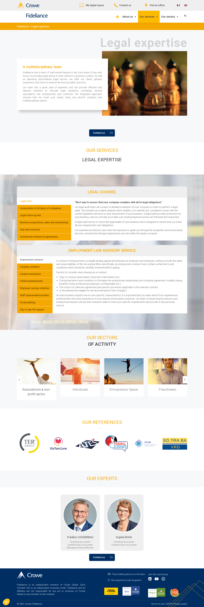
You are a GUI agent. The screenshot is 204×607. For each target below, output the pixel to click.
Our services (147, 16)
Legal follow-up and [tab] (30, 215)
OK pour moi (55, 592)
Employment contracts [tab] (31, 259)
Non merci (13, 592)
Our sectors (168, 16)
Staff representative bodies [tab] (34, 295)
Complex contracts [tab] (30, 266)
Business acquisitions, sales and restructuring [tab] (44, 222)
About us (127, 16)
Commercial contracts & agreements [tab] (39, 236)
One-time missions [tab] (30, 229)
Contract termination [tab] (30, 274)
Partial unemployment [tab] (31, 281)
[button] (6, 602)
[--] (117, 17)
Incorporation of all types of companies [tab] (40, 208)
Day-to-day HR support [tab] (32, 309)
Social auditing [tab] (27, 302)
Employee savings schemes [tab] (35, 288)
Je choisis (34, 592)
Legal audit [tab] (26, 201)
